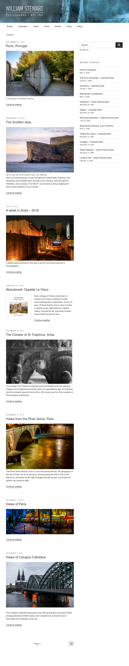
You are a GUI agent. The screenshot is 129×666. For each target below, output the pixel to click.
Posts (69, 26)
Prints (46, 26)
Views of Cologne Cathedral (26, 557)
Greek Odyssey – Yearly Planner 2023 (97, 149)
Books (10, 26)
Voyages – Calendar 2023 (91, 141)
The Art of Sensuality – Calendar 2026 (97, 77)
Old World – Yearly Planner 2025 (94, 101)
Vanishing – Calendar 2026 (92, 85)
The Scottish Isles (18, 122)
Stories (58, 26)
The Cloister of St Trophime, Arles (30, 334)
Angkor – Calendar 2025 (91, 109)
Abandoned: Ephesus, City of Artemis (96, 125)
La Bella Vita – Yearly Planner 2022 (96, 157)
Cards (35, 26)
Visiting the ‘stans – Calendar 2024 (95, 133)
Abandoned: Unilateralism (91, 93)
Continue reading (14, 104)
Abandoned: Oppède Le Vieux (27, 289)
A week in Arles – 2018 (22, 210)
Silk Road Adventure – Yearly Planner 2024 (99, 117)
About (79, 26)
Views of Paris (16, 503)
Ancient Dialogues (88, 69)
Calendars (22, 26)
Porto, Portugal (16, 45)
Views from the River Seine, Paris (30, 418)
